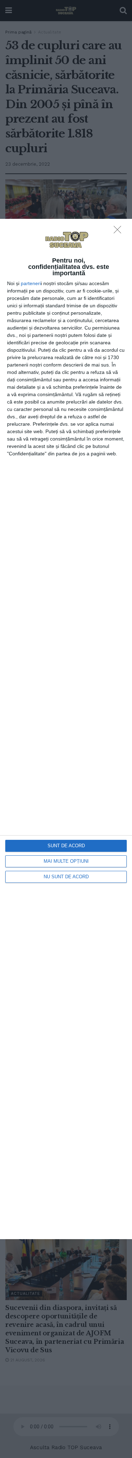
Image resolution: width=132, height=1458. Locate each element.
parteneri (31, 283)
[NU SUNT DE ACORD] (119, 231)
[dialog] (66, 729)
